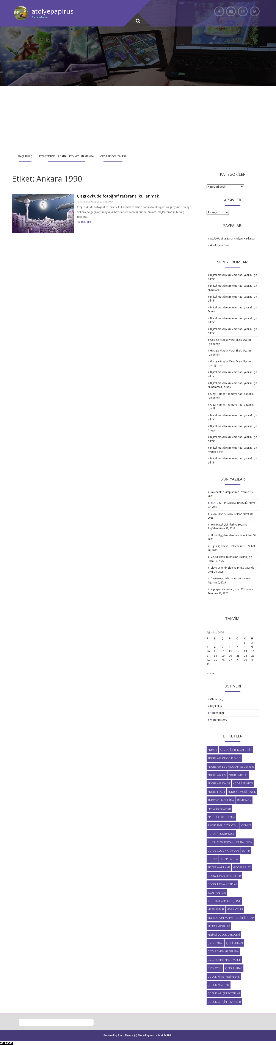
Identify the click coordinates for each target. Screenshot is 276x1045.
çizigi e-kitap (233, 968)
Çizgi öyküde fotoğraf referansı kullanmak (118, 196)
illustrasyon (217, 892)
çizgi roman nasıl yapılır (224, 960)
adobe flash (216, 792)
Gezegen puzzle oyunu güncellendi (231, 578)
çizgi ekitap (215, 943)
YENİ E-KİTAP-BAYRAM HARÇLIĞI (229, 503)
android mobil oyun (242, 792)
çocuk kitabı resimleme (224, 976)
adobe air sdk (238, 775)
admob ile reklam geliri (236, 750)
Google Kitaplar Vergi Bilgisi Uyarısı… (232, 340)
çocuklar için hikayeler (224, 1002)
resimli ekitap (244, 918)
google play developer (224, 876)
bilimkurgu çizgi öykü (223, 825)
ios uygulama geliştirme (224, 901)
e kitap (212, 859)
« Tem (210, 673)
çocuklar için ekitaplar (224, 993)
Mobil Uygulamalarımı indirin (228, 535)
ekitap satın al (229, 859)
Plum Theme (125, 1035)
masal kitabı (216, 909)
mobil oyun (235, 909)
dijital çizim (244, 842)
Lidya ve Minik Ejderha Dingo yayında (232, 567)
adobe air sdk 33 (219, 783)
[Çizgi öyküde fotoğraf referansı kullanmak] (43, 213)
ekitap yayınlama (219, 867)
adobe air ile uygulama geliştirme (231, 766)
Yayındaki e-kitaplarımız (225, 492)
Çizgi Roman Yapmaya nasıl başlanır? (232, 394)
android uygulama (221, 800)
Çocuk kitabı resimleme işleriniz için (231, 557)
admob (212, 750)
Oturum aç (216, 699)
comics (246, 825)
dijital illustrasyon (221, 834)
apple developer (219, 808)
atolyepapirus (53, 11)
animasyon (244, 800)
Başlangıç (25, 156)
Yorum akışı (217, 713)
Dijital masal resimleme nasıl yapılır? (231, 275)
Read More (84, 222)
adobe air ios (217, 775)
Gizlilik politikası (113, 156)
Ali (214, 408)
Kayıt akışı (216, 706)
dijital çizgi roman (221, 842)
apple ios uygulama (221, 817)
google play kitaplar (222, 884)
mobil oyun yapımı (220, 918)
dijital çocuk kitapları (223, 850)
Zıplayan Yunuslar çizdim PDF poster (232, 589)
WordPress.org (218, 720)
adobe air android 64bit (224, 758)
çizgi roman (234, 943)
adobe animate (243, 783)
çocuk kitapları (218, 985)
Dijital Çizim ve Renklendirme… (229, 546)
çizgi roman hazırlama (223, 951)
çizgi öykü (215, 968)
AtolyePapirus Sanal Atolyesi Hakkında (66, 156)
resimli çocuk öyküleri (224, 934)
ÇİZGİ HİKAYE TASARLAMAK (226, 514)
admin (109, 201)
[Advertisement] (138, 118)
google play (242, 867)
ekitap (246, 850)
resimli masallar (219, 926)
